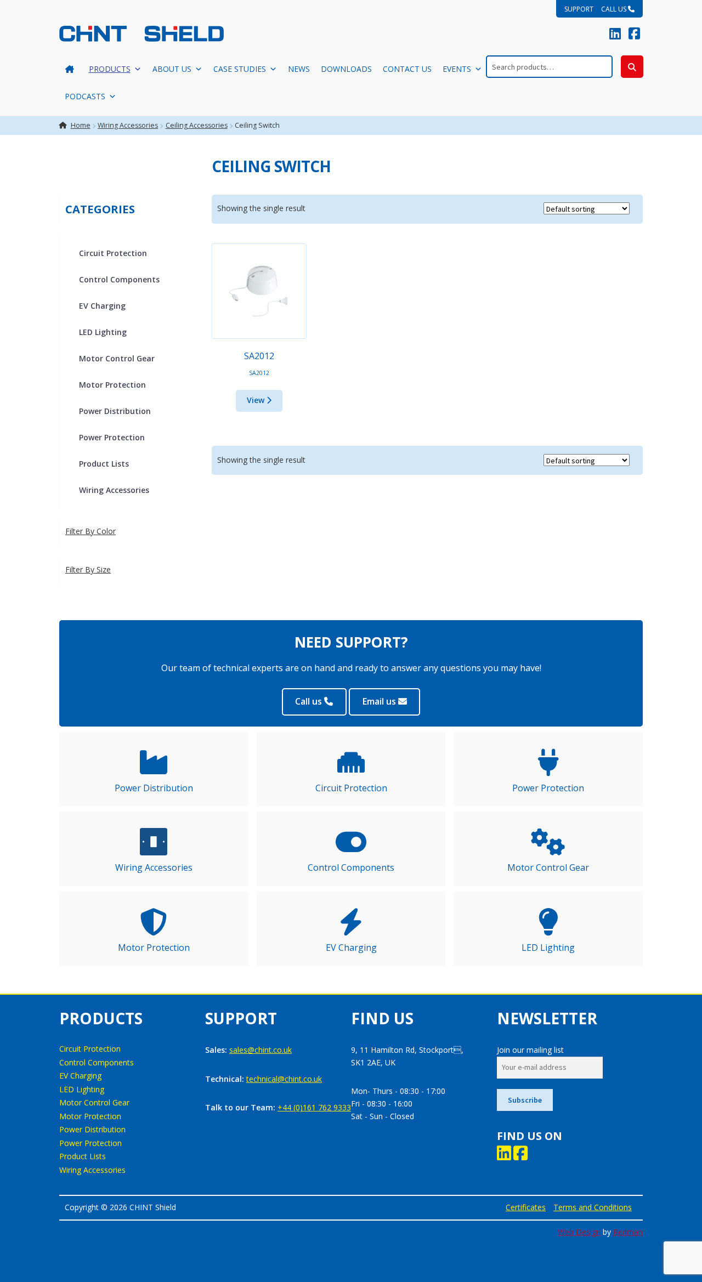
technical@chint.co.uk (284, 1079)
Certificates (526, 1207)
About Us (171, 69)
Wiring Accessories (128, 125)
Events (457, 69)
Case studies (239, 69)
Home (80, 125)
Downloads (346, 69)
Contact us (407, 69)
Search (632, 66)
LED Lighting (103, 332)
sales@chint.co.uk (260, 1050)
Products (110, 69)
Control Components (119, 279)
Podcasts (85, 96)
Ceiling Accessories (197, 125)
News (299, 69)
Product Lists (104, 463)
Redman (628, 1232)
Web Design (579, 1232)
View (257, 400)
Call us (614, 9)
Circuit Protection (113, 253)
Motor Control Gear (117, 358)
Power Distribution (115, 411)
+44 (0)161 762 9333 (314, 1107)
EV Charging (102, 305)
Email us (380, 701)
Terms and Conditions (592, 1207)
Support (578, 9)
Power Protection (112, 437)
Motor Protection (112, 384)
